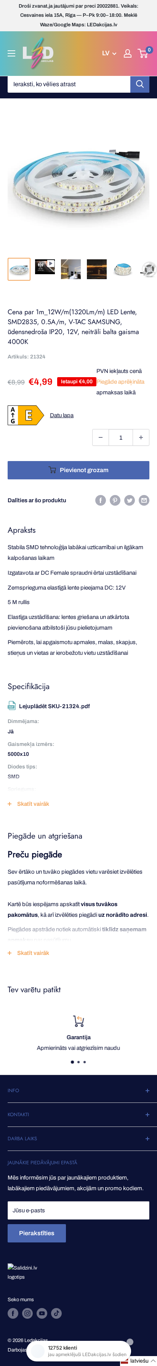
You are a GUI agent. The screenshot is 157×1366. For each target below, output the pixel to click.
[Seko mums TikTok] (56, 1313)
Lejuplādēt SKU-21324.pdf (54, 706)
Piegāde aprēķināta (120, 382)
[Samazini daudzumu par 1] (101, 437)
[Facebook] (100, 500)
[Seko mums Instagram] (27, 1313)
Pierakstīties (36, 1233)
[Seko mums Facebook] (13, 1313)
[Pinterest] (115, 500)
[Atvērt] (11, 53)
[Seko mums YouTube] (42, 1313)
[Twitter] (129, 500)
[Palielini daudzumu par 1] (141, 437)
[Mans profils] (127, 53)
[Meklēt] (139, 84)
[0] (143, 53)
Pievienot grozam (84, 470)
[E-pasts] (144, 500)
